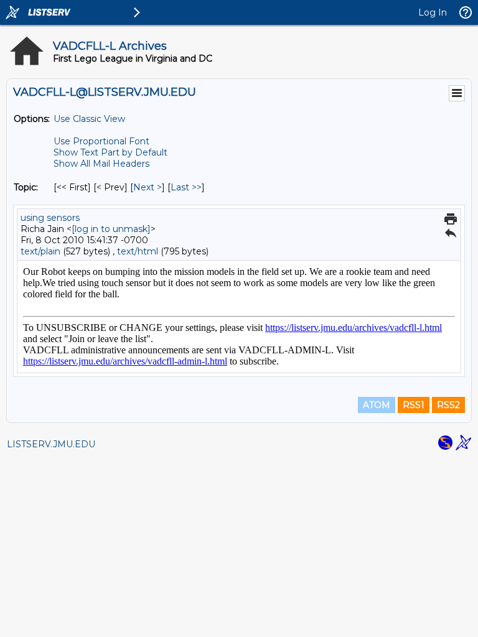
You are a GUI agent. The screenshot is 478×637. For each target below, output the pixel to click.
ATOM (376, 405)
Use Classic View (89, 118)
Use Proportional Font (101, 141)
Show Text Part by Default (110, 152)
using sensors (50, 217)
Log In (432, 12)
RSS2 (448, 405)
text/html (137, 251)
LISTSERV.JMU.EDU (51, 444)
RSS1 (413, 405)
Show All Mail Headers (101, 163)
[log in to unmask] (111, 229)
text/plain (40, 251)
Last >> (186, 187)
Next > (147, 187)
